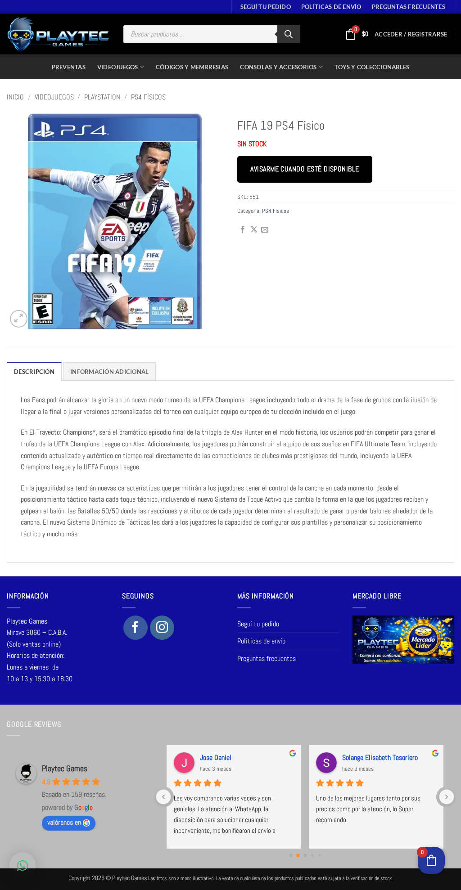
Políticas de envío (331, 6)
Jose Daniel (215, 757)
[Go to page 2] (305, 855)
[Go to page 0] (290, 855)
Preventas (69, 67)
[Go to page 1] (298, 855)
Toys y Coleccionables (371, 67)
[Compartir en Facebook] (242, 230)
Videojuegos (117, 67)
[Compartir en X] (254, 230)
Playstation (102, 97)
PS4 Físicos (148, 97)
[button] (411, 34)
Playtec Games (64, 768)
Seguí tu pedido (265, 6)
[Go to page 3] (312, 855)
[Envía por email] (264, 230)
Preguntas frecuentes (408, 6)
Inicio (15, 97)
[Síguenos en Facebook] (135, 628)
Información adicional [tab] (109, 371)
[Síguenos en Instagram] (162, 628)
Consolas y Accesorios (278, 67)
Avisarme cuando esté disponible (304, 169)
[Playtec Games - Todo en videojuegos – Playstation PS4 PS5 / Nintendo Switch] (58, 34)
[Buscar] (288, 34)
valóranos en (64, 822)
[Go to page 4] (319, 855)
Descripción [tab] (34, 371)
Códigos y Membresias (192, 67)
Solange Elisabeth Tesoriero (380, 757)
